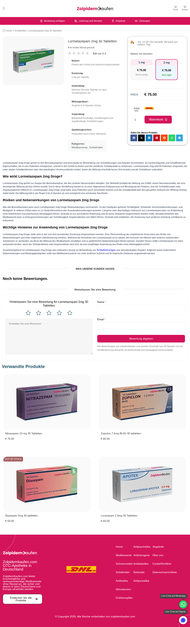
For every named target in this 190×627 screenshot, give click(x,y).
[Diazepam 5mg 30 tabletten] (47, 484)
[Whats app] (183, 620)
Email (101, 319)
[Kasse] (185, 7)
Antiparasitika (141, 580)
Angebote (158, 546)
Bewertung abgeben (141, 338)
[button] (4, 8)
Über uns (158, 555)
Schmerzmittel (124, 563)
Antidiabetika (140, 563)
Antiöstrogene (141, 555)
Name (101, 301)
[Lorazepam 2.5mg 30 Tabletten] (142, 484)
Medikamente (80, 147)
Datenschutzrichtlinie (164, 572)
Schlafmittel (20, 30)
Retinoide (139, 572)
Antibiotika (122, 580)
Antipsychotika (141, 546)
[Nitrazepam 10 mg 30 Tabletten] (47, 402)
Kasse (185, 9)
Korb (175, 9)
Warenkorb (156, 119)
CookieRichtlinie (162, 563)
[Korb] (175, 7)
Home (9, 30)
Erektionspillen (124, 597)
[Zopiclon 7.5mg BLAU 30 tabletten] (142, 402)
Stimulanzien (123, 589)
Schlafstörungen (106, 249)
